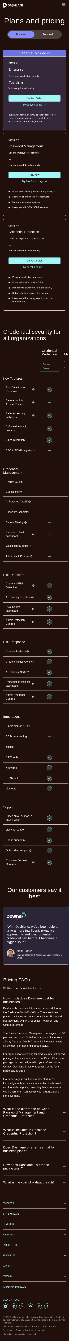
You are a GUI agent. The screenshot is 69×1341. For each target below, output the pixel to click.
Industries (10, 1245)
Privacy (35, 1326)
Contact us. (34, 988)
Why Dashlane (11, 1213)
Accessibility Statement (25, 1334)
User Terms (8, 1326)
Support (8, 1265)
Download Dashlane (14, 1286)
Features (8, 1224)
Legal (44, 1326)
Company (7, 1276)
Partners (8, 1234)
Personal (48, 34)
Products (8, 1203)
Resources (9, 1255)
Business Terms (22, 1326)
